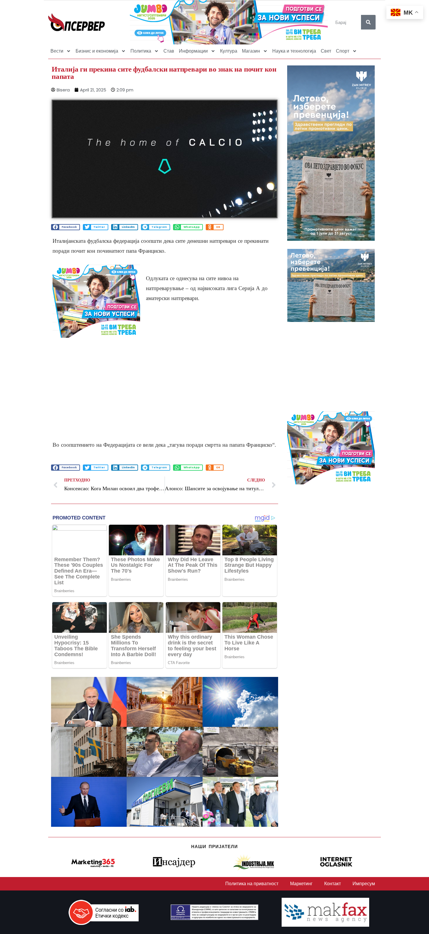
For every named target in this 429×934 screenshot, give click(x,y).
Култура (228, 51)
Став (168, 51)
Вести (56, 51)
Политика (140, 51)
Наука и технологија (294, 51)
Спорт (342, 51)
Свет (326, 51)
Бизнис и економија (97, 51)
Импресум (364, 883)
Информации (193, 51)
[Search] (368, 22)
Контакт (332, 883)
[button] (65, 227)
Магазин (251, 51)
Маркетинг (301, 883)
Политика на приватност (251, 883)
